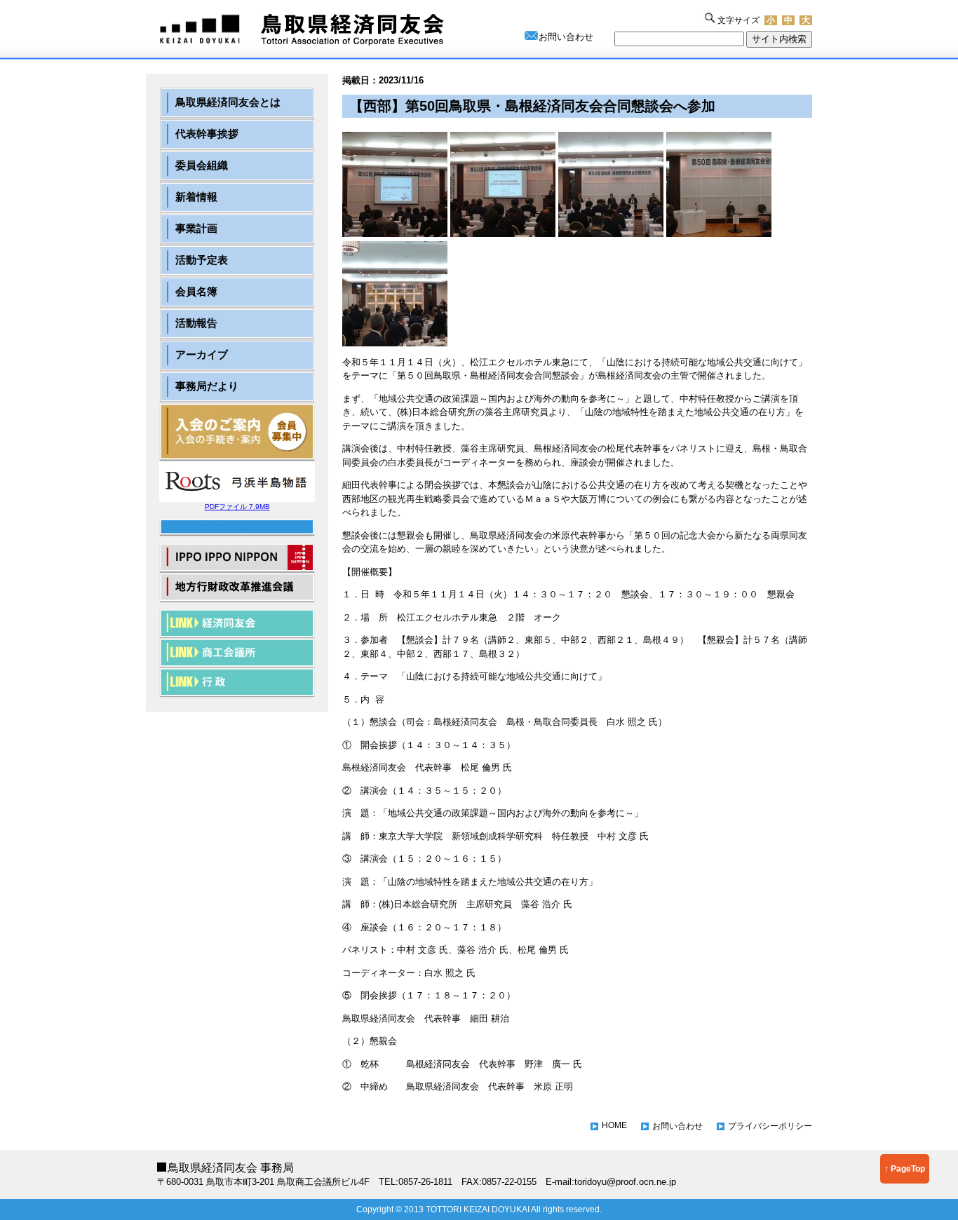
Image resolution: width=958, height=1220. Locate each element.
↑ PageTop (904, 1169)
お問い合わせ (566, 37)
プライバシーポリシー (770, 1126)
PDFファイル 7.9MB (237, 506)
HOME (614, 1125)
